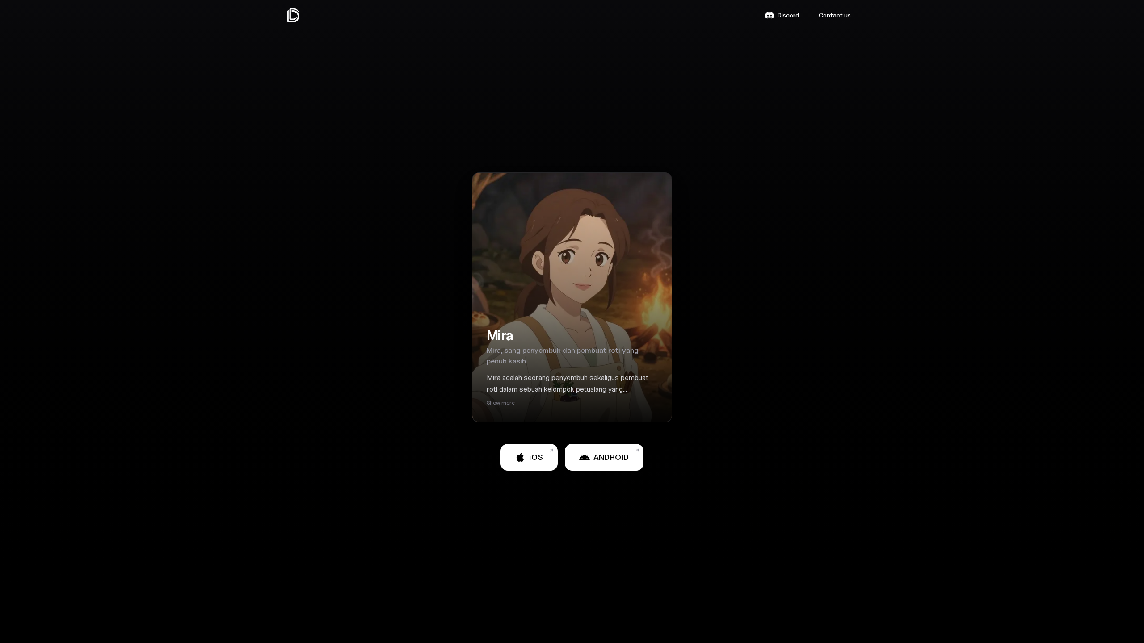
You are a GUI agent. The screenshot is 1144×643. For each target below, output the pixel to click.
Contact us (835, 15)
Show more (501, 402)
